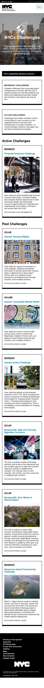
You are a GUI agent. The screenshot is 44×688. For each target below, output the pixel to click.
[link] (22, 73)
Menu (40, 7)
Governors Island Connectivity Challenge (20, 570)
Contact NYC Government (12, 646)
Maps (5, 651)
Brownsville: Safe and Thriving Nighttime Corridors (20, 431)
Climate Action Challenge (17, 362)
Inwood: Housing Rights (16, 236)
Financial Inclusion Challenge (19, 153)
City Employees (8, 653)
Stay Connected (8, 656)
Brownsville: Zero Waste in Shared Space (18, 498)
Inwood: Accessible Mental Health (21, 301)
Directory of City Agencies (12, 639)
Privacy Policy (6, 675)
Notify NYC (7, 642)
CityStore (6, 649)
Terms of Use (14, 675)
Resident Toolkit (9, 658)
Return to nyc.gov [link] (7, 1)
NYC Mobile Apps (9, 644)
